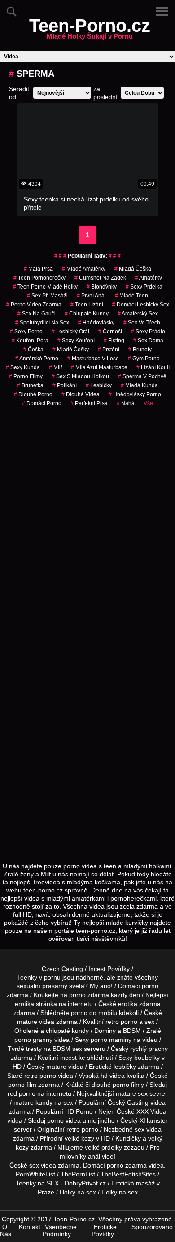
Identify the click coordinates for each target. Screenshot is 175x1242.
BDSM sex (67, 1048)
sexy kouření (76, 340)
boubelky (147, 1057)
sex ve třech (141, 322)
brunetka (30, 385)
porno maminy (111, 1039)
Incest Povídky (109, 968)
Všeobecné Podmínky (60, 1230)
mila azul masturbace (99, 367)
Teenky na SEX (37, 1183)
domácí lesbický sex (140, 305)
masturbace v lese (93, 358)
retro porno (121, 1021)
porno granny (33, 1039)
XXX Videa (151, 1111)
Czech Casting (62, 968)
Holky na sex (78, 1192)
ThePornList (78, 1174)
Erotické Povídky (104, 1230)
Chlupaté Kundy (87, 313)
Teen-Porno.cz (89, 30)
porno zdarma (89, 994)
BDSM (132, 1030)
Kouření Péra (30, 340)
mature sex (132, 1093)
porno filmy (128, 1084)
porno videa (64, 1120)
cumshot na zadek (100, 278)
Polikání (64, 385)
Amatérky (148, 278)
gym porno (144, 358)
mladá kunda (139, 385)
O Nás (5, 1230)
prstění (108, 349)
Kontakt (29, 1226)
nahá (126, 403)
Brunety (140, 349)
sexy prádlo (148, 331)
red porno (21, 1093)
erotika (24, 1003)
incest (68, 1057)
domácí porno (41, 403)
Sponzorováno (152, 1226)
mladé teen (131, 296)
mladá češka (132, 269)
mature (27, 1021)
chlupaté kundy (67, 1030)
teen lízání (86, 305)
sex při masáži (47, 296)
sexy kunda (23, 367)
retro (73, 1129)
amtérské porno (36, 358)
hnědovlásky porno (135, 394)
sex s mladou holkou (80, 376)
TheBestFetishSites (128, 1174)
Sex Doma (148, 340)
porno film (22, 1084)
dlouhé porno (33, 394)
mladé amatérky (83, 269)
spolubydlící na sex (42, 322)
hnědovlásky (96, 322)
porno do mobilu (94, 1012)
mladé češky (70, 349)
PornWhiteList (35, 1174)
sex (139, 1129)
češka (33, 349)
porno (150, 985)
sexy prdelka (144, 287)
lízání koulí (153, 367)
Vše (148, 403)
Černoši (110, 331)
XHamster (154, 1120)
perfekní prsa (89, 403)
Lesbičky (99, 385)
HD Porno (79, 1111)
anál (94, 1156)
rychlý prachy (149, 1048)
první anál (91, 296)
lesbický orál (70, 331)
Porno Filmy (26, 376)
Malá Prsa (38, 269)
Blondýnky (102, 287)
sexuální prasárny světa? (52, 985)
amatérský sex (138, 313)
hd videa (113, 1075)
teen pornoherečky (39, 278)
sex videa (42, 1165)
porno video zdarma (33, 305)
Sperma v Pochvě (142, 376)
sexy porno (26, 331)
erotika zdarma (139, 1003)
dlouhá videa (80, 394)
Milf (55, 367)
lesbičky (125, 1066)
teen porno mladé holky (45, 287)
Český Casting (128, 1102)
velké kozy (79, 1138)
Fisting (114, 340)
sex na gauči (37, 313)
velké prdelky (103, 1147)
